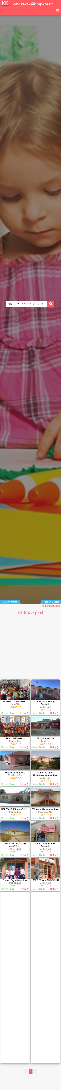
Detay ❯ (24, 713)
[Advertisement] (30, 648)
